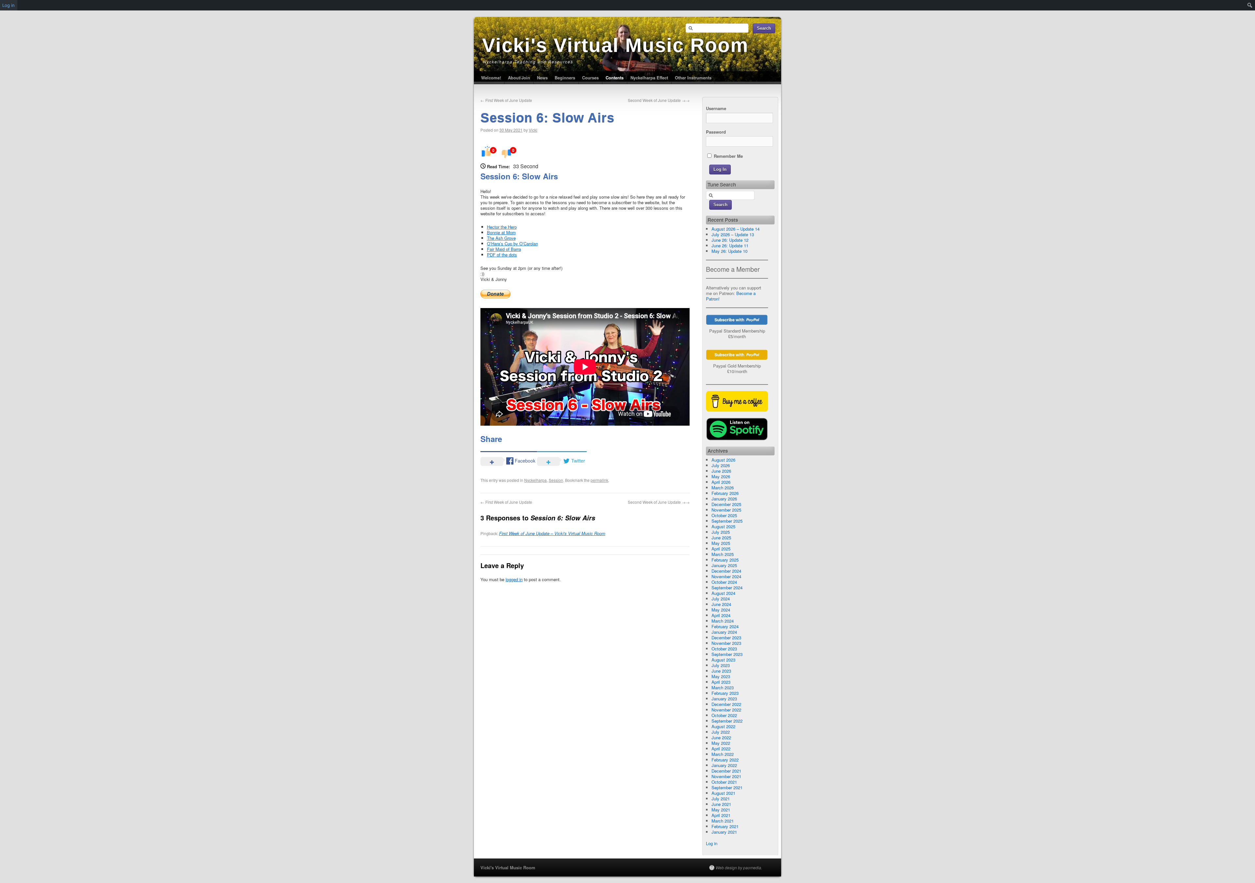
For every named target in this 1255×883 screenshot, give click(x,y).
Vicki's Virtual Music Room (615, 45)
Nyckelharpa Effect (649, 77)
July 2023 (720, 665)
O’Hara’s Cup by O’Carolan (512, 243)
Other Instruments (693, 77)
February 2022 (725, 760)
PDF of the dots (502, 255)
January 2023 (724, 698)
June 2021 (721, 804)
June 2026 (721, 471)
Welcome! (491, 77)
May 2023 (720, 676)
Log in (711, 843)
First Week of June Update (506, 100)
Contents (615, 77)
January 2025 (724, 565)
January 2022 (724, 765)
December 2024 (726, 571)
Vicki (533, 130)
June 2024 (721, 604)
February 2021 (725, 826)
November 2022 (726, 710)
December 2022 (726, 704)
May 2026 (720, 476)
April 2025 (720, 549)
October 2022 (724, 715)
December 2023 (726, 637)
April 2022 (720, 748)
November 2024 (726, 576)
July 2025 (720, 532)
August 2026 (723, 460)
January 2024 (724, 632)
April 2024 (720, 615)
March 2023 (722, 687)
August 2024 (723, 593)
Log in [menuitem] (8, 5)
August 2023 (723, 660)
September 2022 (727, 721)
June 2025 (721, 537)
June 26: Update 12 (729, 240)
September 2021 (727, 787)
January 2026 (724, 499)
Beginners (565, 77)
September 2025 (727, 521)
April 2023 (720, 682)
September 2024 (727, 587)
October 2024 (724, 582)
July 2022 (720, 732)
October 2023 (724, 649)
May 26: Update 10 (729, 251)
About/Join (519, 77)
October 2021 (724, 782)
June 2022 (721, 737)
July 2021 (720, 798)
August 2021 (723, 793)
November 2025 (726, 510)
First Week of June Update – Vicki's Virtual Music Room (552, 533)
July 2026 (720, 465)
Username (716, 108)
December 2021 (726, 771)
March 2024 (722, 621)
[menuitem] (1250, 5)
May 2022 (720, 743)
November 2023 (726, 643)
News (542, 77)
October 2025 (724, 515)
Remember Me (727, 156)
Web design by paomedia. (739, 867)
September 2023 (727, 654)
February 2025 (725, 560)
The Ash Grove (501, 238)
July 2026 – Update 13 (732, 234)
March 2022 (722, 754)
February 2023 (725, 693)
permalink (599, 480)
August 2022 (723, 726)
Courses (590, 77)
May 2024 (720, 610)
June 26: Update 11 (729, 245)
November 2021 (726, 776)
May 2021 (720, 810)
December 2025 (726, 504)
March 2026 (722, 487)
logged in (514, 579)
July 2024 (720, 599)
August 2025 (723, 526)
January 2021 (724, 832)
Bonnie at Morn (501, 232)
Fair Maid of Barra (504, 249)
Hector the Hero (502, 227)
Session (556, 480)
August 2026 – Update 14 (735, 229)
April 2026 (720, 482)
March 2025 (722, 554)
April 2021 (720, 815)
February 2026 (725, 493)
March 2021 (722, 821)
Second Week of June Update (659, 100)
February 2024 (725, 626)
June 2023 (721, 671)
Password (716, 132)
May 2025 (720, 543)
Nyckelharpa (535, 480)
